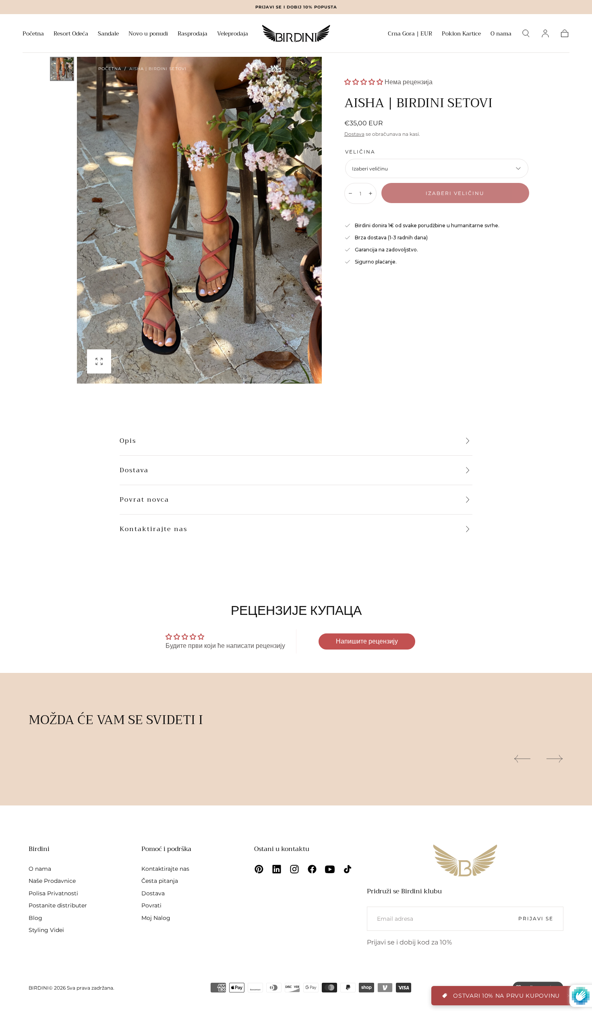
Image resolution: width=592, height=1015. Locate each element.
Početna (33, 34)
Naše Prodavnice (52, 880)
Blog (35, 918)
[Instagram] (294, 869)
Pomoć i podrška (166, 849)
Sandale (108, 34)
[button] (410, 34)
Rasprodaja (192, 34)
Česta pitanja (159, 880)
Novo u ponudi (148, 34)
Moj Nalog (155, 918)
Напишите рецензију (367, 641)
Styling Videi (46, 930)
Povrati (151, 905)
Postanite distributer (58, 905)
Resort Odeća (71, 34)
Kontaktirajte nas (153, 529)
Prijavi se (535, 918)
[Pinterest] (259, 869)
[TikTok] (347, 869)
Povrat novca (144, 499)
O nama (501, 34)
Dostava (354, 134)
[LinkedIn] (277, 869)
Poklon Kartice (461, 34)
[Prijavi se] (545, 33)
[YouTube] (330, 869)
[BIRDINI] (465, 860)
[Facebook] (312, 869)
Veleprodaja (232, 34)
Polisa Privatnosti (53, 893)
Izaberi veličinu (455, 193)
